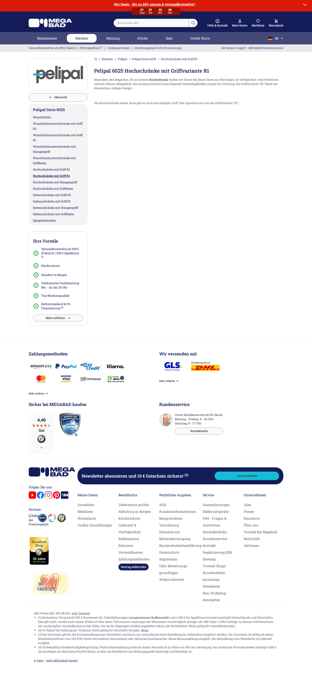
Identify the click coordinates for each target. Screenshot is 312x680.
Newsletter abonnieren (135, 475)
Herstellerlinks (215, 532)
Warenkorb (86, 518)
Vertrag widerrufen (133, 567)
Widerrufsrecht (171, 579)
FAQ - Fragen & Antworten (214, 521)
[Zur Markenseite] (58, 74)
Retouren (125, 545)
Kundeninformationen (177, 511)
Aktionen (251, 545)
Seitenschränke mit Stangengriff (55, 208)
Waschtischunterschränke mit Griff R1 (58, 137)
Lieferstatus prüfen (133, 504)
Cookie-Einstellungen (94, 525)
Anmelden (85, 504)
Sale (169, 38)
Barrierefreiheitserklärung (180, 545)
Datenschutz (169, 552)
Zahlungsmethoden (134, 559)
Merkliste (85, 511)
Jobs (247, 504)
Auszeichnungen (216, 504)
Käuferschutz (50, 266)
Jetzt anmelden (246, 476)
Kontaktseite (199, 431)
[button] (217, 23)
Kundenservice (215, 538)
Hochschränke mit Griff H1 (51, 169)
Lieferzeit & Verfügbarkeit (129, 528)
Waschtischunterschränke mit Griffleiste (54, 160)
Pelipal (122, 59)
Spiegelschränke (44, 220)
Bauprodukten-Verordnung (171, 521)
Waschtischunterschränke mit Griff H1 (58, 126)
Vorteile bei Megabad (260, 532)
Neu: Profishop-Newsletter (215, 596)
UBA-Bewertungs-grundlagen (173, 569)
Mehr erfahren (55, 318)
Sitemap (209, 559)
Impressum (168, 559)
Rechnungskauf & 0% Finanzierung (158, 48)
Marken (81, 38)
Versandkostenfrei (64, 48)
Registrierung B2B (217, 552)
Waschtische (42, 117)
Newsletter (211, 586)
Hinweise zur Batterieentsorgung (174, 535)
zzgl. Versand (81, 613)
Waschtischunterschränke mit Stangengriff (54, 149)
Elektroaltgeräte (216, 511)
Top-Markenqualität (55, 296)
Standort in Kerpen (54, 275)
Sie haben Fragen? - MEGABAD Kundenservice (252, 48)
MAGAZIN (252, 538)
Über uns (251, 525)
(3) (186, 475)
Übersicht (60, 97)
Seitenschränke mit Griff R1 (52, 201)
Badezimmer (47, 38)
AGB (162, 504)
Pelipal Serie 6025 (144, 59)
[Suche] (193, 23)
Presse (249, 511)
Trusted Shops (214, 566)
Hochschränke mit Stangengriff (55, 182)
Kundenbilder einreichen (214, 576)
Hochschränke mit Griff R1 (51, 176)
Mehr (145, 630)
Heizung (112, 38)
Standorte (252, 518)
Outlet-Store (200, 38)
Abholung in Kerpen (134, 511)
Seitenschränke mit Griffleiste (53, 214)
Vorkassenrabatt (119, 48)
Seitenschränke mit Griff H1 (52, 195)
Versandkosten (130, 552)
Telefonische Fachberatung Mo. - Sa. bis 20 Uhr (60, 285)
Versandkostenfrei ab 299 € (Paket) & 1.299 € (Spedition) (60, 251)
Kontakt (209, 545)
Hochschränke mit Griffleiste (53, 189)
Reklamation (128, 538)
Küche (143, 38)
